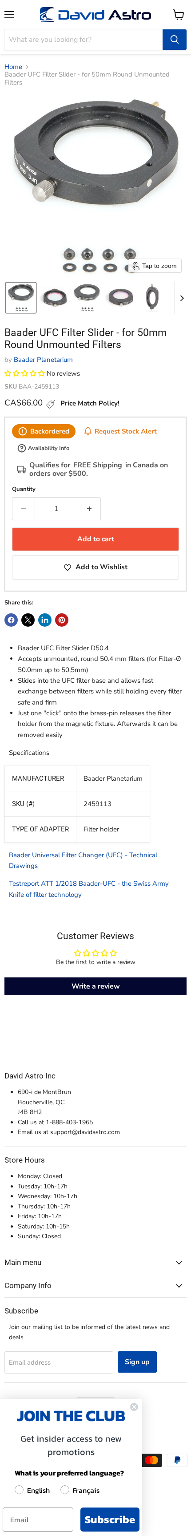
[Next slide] (182, 297)
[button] (21, 298)
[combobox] (83, 39)
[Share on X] (28, 620)
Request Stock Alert (126, 431)
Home (13, 67)
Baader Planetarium (43, 359)
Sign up (137, 1362)
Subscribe (110, 1519)
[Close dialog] (134, 1406)
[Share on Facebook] (11, 620)
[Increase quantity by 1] (89, 508)
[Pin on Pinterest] (61, 620)
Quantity (24, 489)
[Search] (175, 39)
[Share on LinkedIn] (45, 620)
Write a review (96, 986)
